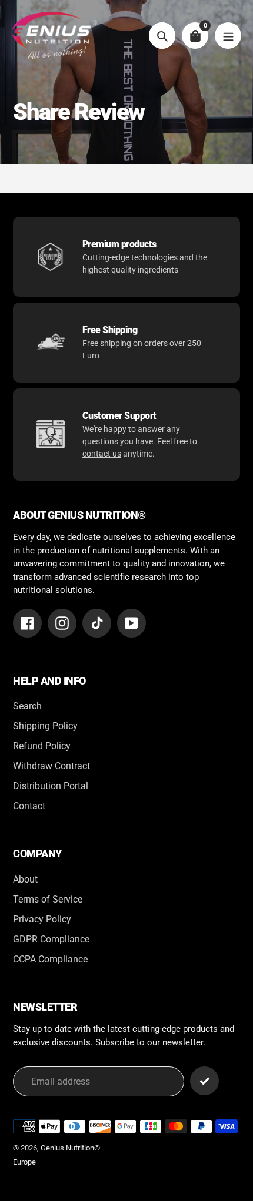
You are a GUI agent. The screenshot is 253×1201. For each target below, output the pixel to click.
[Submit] (204, 1080)
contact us (101, 453)
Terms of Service (47, 899)
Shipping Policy (45, 726)
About (25, 879)
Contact (29, 805)
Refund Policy (42, 746)
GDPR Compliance (51, 939)
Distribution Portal (50, 785)
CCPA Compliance (50, 959)
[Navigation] (228, 35)
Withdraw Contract (51, 765)
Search (27, 706)
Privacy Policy (42, 919)
